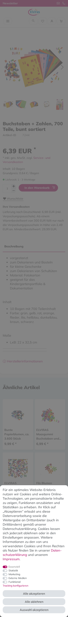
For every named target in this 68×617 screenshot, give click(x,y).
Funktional (14, 581)
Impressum (11, 559)
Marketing (14, 574)
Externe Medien (18, 578)
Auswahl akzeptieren (34, 610)
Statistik (13, 570)
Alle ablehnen (34, 601)
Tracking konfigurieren (15, 585)
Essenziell (14, 566)
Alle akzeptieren (34, 593)
